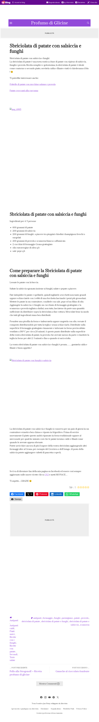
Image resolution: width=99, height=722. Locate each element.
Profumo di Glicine (49, 23)
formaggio (48, 618)
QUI (47, 474)
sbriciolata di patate (31, 621)
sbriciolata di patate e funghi (54, 621)
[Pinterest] (53, 697)
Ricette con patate (13, 648)
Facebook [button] (18, 494)
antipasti (37, 618)
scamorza (84, 624)
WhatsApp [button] (73, 494)
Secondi (13, 654)
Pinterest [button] (43, 494)
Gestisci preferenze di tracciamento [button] (49, 713)
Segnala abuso (54, 2)
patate (77, 618)
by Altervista (68, 2)
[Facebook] (41, 697)
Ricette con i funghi (13, 640)
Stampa (17, 499)
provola (84, 618)
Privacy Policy (81, 709)
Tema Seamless (37, 703)
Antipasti (14, 620)
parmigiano (67, 618)
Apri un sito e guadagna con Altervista (24, 709)
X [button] (31, 494)
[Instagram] (45, 697)
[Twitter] (57, 697)
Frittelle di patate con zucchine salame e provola (33, 84)
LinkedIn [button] (58, 494)
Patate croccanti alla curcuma (24, 90)
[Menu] (10, 22)
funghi (57, 618)
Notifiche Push (68, 709)
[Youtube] (49, 697)
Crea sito (93, 2)
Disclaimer (81, 2)
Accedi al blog (19, 2)
